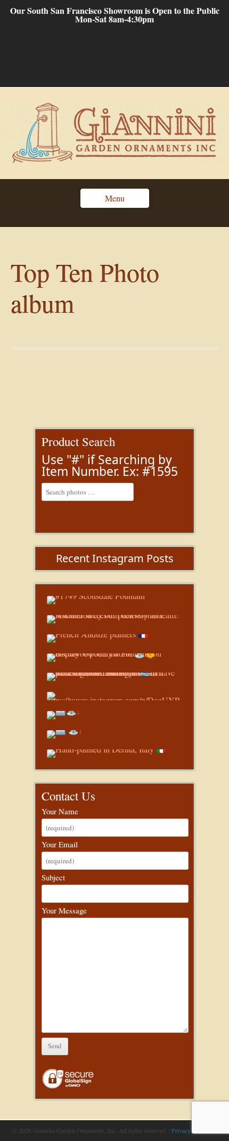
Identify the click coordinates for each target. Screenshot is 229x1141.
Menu (115, 198)
